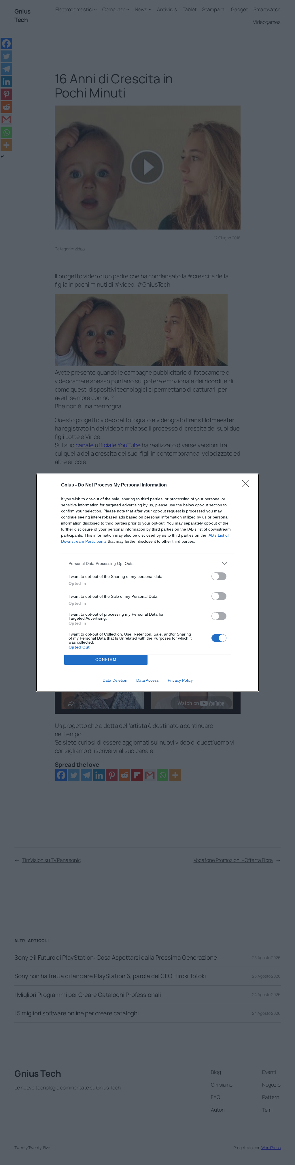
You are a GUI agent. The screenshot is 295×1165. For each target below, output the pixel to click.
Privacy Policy (180, 680)
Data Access (147, 680)
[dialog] (147, 582)
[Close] (247, 485)
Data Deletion (115, 680)
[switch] (218, 576)
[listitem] (147, 564)
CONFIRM (106, 659)
